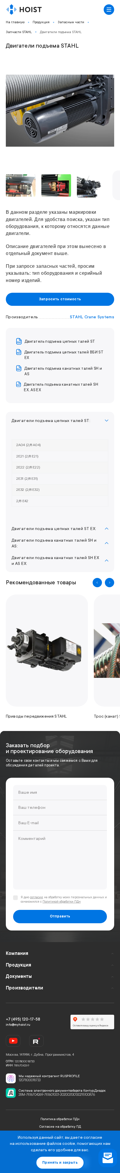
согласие (36, 897)
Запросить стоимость (60, 299)
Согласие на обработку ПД (60, 1127)
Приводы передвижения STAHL (36, 716)
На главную (15, 22)
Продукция (41, 22)
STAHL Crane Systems (92, 317)
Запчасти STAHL (19, 32)
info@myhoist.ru (18, 1025)
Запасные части (71, 22)
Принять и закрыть (59, 1163)
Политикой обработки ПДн (62, 901)
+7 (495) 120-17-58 (23, 1019)
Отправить (60, 916)
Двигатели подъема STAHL (61, 32)
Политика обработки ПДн (60, 1119)
